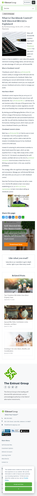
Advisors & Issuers (7, 452)
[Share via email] (16, 217)
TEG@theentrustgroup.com (12, 425)
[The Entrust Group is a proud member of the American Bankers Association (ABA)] (15, 431)
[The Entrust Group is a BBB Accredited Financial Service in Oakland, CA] (6, 431)
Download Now (16, 244)
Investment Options (7, 448)
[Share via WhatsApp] (23, 217)
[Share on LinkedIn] (13, 217)
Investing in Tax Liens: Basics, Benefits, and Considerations (17, 350)
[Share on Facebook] (10, 217)
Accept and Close (18, 484)
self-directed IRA (25, 72)
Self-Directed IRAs (7, 445)
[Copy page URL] (3, 217)
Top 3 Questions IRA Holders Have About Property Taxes (16, 296)
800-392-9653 (8, 418)
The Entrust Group (9, 27)
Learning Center (6, 455)
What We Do (5, 459)
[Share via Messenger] (19, 217)
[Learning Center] (18, 8)
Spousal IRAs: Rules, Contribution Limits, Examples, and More (16, 323)
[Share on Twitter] (6, 217)
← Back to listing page (8, 14)
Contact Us (5, 462)
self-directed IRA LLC (19, 100)
